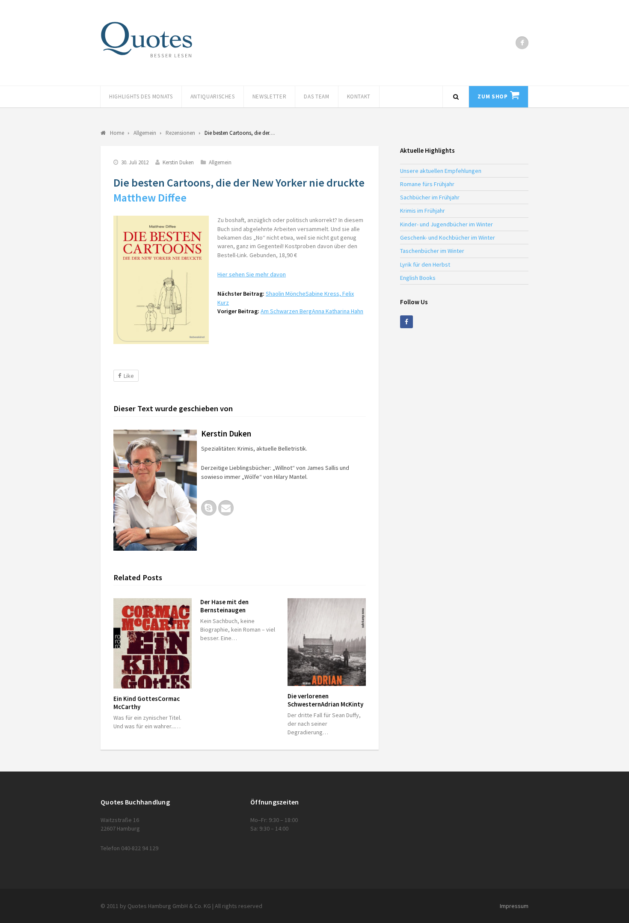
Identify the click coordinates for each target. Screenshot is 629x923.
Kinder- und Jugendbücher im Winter (446, 224)
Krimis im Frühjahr (422, 210)
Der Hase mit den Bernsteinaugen (224, 606)
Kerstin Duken (178, 162)
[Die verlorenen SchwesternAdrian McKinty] (327, 642)
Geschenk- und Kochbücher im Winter (447, 237)
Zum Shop (492, 96)
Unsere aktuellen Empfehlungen (440, 171)
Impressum (514, 906)
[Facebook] (522, 42)
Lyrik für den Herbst (425, 264)
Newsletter (269, 96)
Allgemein (220, 162)
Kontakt (359, 96)
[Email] (226, 508)
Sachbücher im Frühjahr (430, 197)
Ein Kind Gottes (146, 702)
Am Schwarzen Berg (312, 311)
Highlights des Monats (141, 96)
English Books (418, 278)
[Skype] (209, 508)
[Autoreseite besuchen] (155, 490)
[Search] (455, 96)
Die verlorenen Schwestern (325, 700)
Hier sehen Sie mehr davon (251, 274)
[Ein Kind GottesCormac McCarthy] (152, 643)
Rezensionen (180, 133)
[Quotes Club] (147, 38)
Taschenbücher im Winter (432, 251)
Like (129, 376)
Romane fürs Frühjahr (427, 184)
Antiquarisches (212, 96)
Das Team (316, 96)
